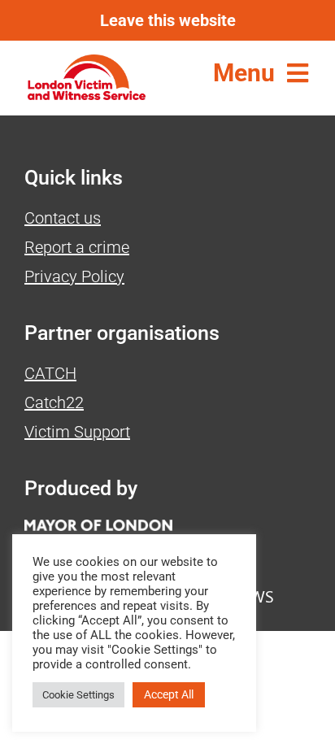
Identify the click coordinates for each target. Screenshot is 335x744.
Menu (244, 73)
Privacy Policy (74, 276)
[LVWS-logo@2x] (87, 62)
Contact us (62, 218)
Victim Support (77, 432)
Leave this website (168, 20)
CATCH (50, 373)
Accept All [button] (169, 694)
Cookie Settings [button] (78, 695)
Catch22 (54, 402)
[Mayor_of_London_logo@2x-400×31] (98, 527)
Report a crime (76, 247)
